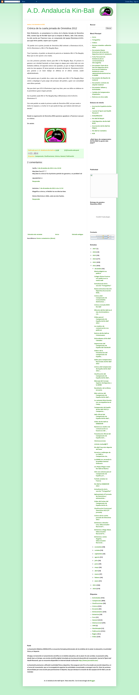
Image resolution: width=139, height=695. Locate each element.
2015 (94, 255)
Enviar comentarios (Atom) (46, 238)
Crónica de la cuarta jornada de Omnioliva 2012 (102, 517)
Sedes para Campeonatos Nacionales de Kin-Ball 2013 (103, 362)
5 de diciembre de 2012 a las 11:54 (51, 188)
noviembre (98, 547)
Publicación (70, 156)
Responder (36, 181)
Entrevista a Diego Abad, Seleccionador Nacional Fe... (102, 532)
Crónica (57, 156)
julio (96, 560)
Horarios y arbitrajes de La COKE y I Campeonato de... (102, 454)
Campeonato (39, 156)
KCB (93, 133)
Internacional (96, 623)
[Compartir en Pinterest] (37, 153)
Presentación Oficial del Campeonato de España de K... (102, 436)
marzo (97, 574)
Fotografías (96, 40)
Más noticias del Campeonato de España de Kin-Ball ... (102, 395)
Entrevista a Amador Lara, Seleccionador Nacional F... (101, 525)
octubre (97, 550)
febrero (97, 577)
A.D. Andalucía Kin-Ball (60, 10)
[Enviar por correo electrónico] (29, 153)
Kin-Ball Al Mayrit (98, 118)
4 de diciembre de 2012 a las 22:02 (49, 168)
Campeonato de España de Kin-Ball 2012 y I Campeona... (102, 409)
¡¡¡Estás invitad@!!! (101, 444)
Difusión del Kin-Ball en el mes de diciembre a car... (103, 312)
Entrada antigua (77, 234)
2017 (94, 249)
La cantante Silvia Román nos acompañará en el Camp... (103, 402)
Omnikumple (96, 628)
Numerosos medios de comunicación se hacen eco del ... (102, 429)
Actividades (96, 598)
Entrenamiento (97, 612)
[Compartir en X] (33, 153)
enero (97, 581)
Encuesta (95, 609)
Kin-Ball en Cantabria (99, 131)
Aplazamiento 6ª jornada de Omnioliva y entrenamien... (103, 496)
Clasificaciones (49, 156)
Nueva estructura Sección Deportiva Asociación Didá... (103, 291)
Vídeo (94, 637)
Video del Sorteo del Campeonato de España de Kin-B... (101, 503)
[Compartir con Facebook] (35, 153)
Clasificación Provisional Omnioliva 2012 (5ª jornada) (103, 510)
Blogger (92, 681)
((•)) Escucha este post (71, 150)
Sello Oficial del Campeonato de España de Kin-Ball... (102, 416)
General (63, 156)
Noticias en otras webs (100, 97)
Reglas (94, 634)
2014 (94, 259)
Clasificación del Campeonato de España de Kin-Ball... (102, 376)
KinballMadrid (97, 116)
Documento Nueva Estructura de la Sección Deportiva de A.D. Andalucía (102, 52)
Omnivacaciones (100, 441)
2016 (94, 252)
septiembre (99, 554)
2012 (94, 266)
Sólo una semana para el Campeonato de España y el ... (102, 474)
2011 (94, 585)
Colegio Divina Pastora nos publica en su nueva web (102, 278)
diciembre (98, 269)
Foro (93, 617)
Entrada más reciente (35, 234)
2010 (94, 589)
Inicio (57, 234)
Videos (94, 43)
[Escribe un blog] (31, 153)
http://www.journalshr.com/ (88, 660)
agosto (97, 557)
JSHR (94, 625)
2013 (94, 262)
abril (96, 571)
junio (96, 564)
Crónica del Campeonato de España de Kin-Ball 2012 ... (102, 369)
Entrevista (95, 614)
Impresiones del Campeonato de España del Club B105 (102, 345)
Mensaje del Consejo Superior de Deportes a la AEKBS (102, 383)
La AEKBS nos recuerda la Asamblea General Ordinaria (102, 461)
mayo (97, 567)
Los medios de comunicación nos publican (101, 328)
